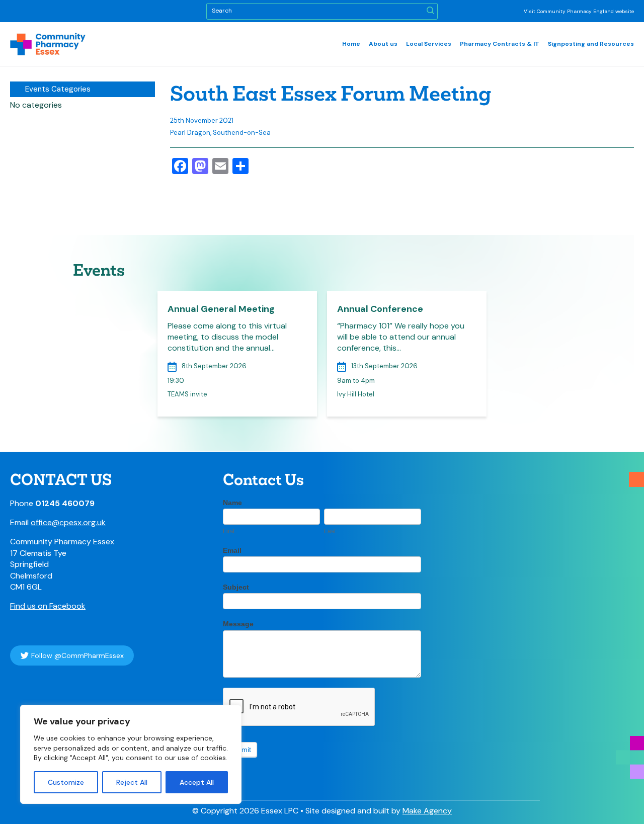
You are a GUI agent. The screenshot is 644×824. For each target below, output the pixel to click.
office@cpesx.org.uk (68, 522)
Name (232, 503)
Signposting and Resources (591, 44)
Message (238, 624)
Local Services (428, 44)
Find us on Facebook (48, 606)
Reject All (131, 782)
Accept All (197, 782)
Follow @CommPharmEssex (77, 655)
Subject (236, 587)
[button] (430, 11)
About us (383, 44)
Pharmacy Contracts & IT (499, 44)
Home (351, 44)
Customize (66, 782)
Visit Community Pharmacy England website (579, 11)
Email (232, 550)
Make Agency (427, 810)
